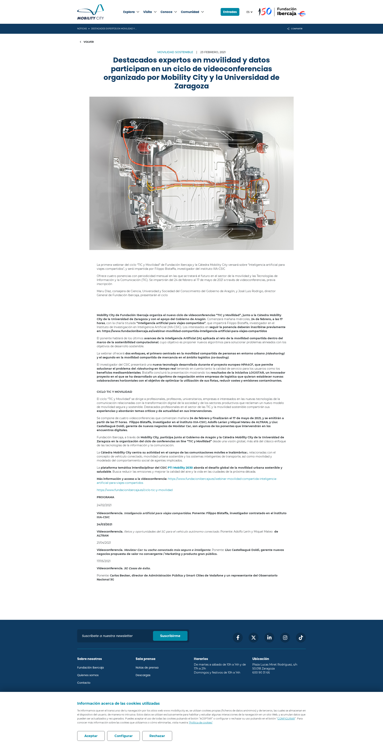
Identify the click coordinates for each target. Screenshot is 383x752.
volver (88, 41)
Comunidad (190, 12)
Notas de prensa (147, 668)
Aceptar (91, 736)
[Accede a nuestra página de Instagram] (285, 638)
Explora (129, 12)
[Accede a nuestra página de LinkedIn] (269, 638)
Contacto (83, 683)
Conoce (166, 12)
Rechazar (157, 736)
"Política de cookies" (200, 722)
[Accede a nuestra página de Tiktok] (301, 638)
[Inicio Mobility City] (90, 12)
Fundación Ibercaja (90, 668)
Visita (147, 12)
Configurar (124, 736)
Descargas (143, 675)
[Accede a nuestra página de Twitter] (254, 638)
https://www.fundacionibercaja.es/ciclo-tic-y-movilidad (135, 490)
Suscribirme (170, 636)
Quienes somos (88, 675)
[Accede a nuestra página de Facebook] (238, 638)
